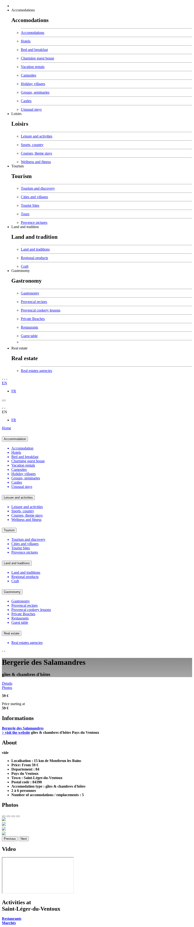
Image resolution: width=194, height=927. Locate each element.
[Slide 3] (13, 816)
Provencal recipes (34, 302)
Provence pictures (34, 222)
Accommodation (15, 439)
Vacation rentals (32, 67)
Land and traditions (35, 249)
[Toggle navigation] (4, 400)
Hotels (26, 41)
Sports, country (32, 145)
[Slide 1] (4, 816)
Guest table (29, 336)
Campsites (28, 75)
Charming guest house (37, 58)
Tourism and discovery (38, 188)
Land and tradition (25, 227)
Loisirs (16, 114)
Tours (25, 214)
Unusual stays (31, 109)
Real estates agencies (36, 371)
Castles (26, 101)
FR (13, 391)
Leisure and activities (36, 136)
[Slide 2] (8, 816)
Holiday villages (33, 84)
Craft (24, 266)
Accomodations (23, 10)
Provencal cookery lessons (40, 310)
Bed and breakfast (34, 50)
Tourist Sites (30, 205)
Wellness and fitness (36, 162)
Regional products (34, 258)
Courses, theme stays (36, 153)
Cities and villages (34, 197)
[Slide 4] (18, 816)
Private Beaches (33, 319)
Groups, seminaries (35, 92)
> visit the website (16, 732)
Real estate (19, 348)
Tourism (17, 166)
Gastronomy (20, 271)
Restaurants (29, 327)
